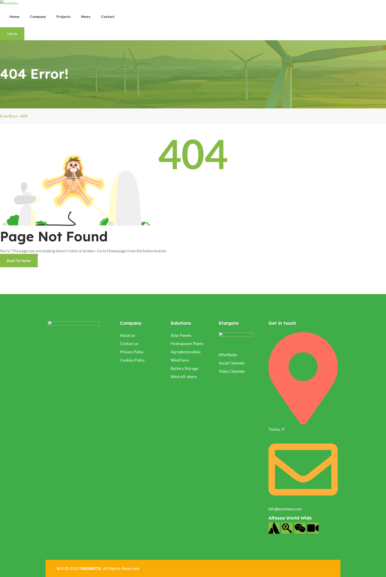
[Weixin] (300, 528)
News (85, 16)
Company (38, 16)
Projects (64, 16)
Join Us (12, 34)
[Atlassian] (274, 528)
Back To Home (19, 260)
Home (14, 16)
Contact (108, 16)
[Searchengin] (287, 528)
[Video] (313, 528)
